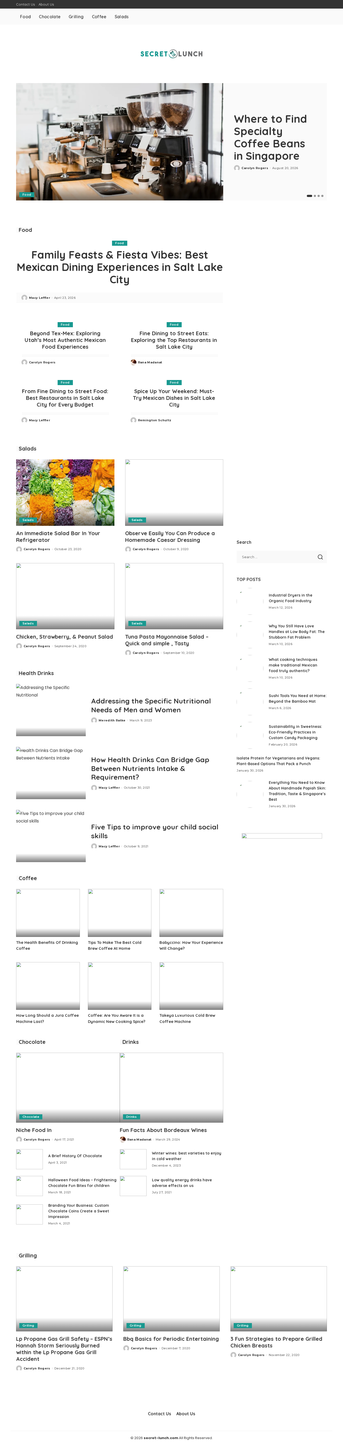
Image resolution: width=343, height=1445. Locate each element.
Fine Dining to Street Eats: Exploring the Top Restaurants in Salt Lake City (174, 340)
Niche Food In (34, 1130)
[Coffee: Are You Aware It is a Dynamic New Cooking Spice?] (120, 986)
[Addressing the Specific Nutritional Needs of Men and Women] (51, 710)
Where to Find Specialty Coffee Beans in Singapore (270, 137)
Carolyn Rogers (254, 168)
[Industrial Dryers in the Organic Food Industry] (250, 601)
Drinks (131, 1117)
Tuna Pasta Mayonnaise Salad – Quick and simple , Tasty (166, 640)
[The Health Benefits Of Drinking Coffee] (48, 913)
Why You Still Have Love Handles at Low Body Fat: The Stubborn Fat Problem (297, 632)
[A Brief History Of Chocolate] (29, 1159)
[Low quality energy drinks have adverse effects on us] (133, 1186)
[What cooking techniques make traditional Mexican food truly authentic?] (250, 668)
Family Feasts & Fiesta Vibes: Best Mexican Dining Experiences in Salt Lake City (120, 267)
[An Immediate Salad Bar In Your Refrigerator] (65, 492)
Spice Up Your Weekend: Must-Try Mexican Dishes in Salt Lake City (174, 398)
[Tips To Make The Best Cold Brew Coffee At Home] (120, 913)
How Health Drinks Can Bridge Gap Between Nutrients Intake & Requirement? (150, 768)
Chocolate (31, 1117)
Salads (28, 520)
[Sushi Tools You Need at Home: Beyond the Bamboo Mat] (250, 701)
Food (27, 194)
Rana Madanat (150, 362)
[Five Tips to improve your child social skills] (51, 836)
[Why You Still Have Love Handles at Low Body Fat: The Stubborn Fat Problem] (250, 634)
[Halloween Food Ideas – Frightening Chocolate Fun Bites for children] (29, 1186)
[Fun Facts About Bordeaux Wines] (171, 1088)
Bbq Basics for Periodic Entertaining (171, 1338)
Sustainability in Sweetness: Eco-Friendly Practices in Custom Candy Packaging (295, 732)
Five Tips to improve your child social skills (154, 831)
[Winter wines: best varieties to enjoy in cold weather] (133, 1159)
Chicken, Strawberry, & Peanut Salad (64, 636)
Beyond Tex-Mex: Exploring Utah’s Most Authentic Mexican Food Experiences (65, 340)
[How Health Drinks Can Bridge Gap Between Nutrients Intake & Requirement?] (51, 773)
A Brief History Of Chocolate (75, 1155)
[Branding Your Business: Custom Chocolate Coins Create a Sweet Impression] (29, 1214)
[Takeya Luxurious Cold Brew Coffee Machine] (191, 986)
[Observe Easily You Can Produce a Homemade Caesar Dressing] (174, 492)
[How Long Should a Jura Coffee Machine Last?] (48, 986)
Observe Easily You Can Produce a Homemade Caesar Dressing (170, 536)
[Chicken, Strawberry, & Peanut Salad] (65, 596)
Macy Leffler (39, 298)
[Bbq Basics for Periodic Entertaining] (171, 1298)
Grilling (28, 1325)
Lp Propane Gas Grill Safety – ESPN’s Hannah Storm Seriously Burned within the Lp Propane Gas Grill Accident (64, 1348)
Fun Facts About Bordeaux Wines (163, 1130)
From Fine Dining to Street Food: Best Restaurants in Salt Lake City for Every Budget (65, 398)
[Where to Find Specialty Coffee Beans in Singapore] (119, 141)
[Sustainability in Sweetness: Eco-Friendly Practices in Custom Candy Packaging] (250, 735)
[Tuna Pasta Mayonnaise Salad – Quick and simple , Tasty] (174, 596)
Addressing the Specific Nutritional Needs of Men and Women (151, 705)
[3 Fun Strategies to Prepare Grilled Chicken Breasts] (278, 1298)
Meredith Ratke (112, 720)
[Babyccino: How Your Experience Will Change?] (191, 913)
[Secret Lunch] (171, 54)
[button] (309, 196)
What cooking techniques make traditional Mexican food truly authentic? (293, 665)
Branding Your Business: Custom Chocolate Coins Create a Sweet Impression (78, 1211)
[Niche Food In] (68, 1088)
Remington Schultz (155, 420)
